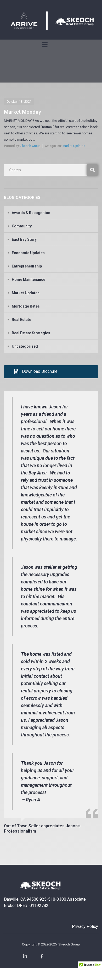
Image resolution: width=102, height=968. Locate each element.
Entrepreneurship (27, 266)
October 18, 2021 (19, 101)
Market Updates (74, 146)
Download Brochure (40, 371)
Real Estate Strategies (31, 333)
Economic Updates (28, 253)
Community (22, 226)
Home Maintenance (28, 279)
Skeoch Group (30, 146)
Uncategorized (25, 346)
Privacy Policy (85, 926)
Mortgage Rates (26, 306)
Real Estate (21, 320)
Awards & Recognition (31, 213)
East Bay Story (24, 239)
